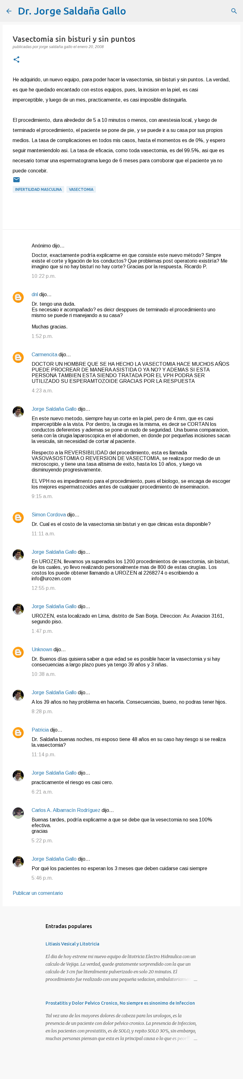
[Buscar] (135, 11)
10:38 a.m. (44, 674)
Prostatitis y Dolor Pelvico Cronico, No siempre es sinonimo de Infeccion (120, 1003)
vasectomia (81, 189)
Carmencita (44, 354)
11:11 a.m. (43, 533)
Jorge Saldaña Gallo (54, 409)
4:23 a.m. (42, 390)
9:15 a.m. (42, 496)
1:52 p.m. (42, 336)
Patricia (40, 730)
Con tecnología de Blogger (125, 1070)
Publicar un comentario (38, 893)
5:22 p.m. (42, 840)
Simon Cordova (49, 514)
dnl (35, 294)
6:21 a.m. (42, 792)
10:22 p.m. (44, 276)
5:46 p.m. (42, 878)
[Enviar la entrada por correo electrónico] (16, 182)
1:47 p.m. (42, 631)
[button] (16, 60)
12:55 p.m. (44, 588)
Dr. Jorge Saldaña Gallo (72, 10)
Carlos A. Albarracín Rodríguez (66, 810)
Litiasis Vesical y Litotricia (72, 943)
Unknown (42, 649)
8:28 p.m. (42, 711)
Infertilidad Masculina (38, 189)
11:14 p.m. (44, 754)
